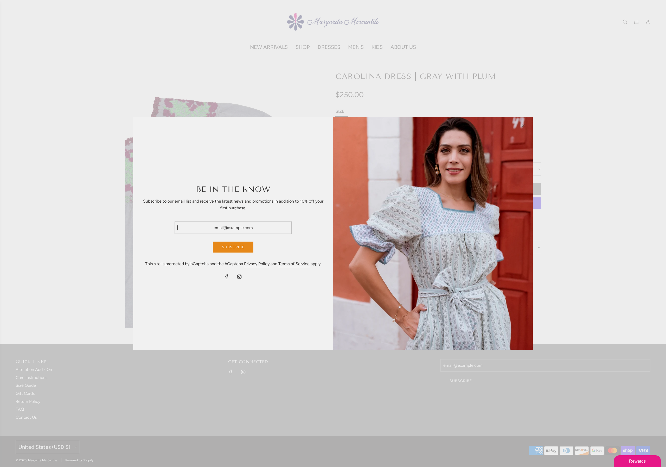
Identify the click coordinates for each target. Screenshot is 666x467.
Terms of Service (294, 263)
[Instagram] (239, 276)
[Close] (523, 125)
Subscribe (233, 247)
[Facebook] (227, 276)
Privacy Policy (257, 263)
